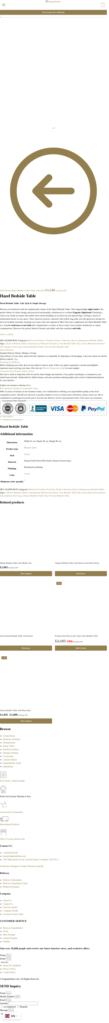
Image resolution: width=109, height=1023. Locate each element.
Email (3, 958)
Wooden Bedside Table (59, 347)
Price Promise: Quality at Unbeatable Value (19, 388)
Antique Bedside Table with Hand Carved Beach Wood (77, 563)
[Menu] (6, 5)
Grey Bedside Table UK (69, 343)
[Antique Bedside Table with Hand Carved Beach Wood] (81, 534)
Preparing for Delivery (10, 362)
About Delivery (7, 350)
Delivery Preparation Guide (54, 368)
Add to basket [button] (81, 648)
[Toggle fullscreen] (5, 133)
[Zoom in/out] (8, 133)
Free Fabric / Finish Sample (12, 781)
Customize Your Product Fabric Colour (17, 371)
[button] (102, 5)
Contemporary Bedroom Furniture (42, 343)
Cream (27, 473)
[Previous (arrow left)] (1, 136)
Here (29, 385)
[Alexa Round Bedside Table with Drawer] (26, 606)
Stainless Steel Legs (13, 347)
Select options (26, 573)
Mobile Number (7, 996)
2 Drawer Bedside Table (15, 343)
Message (4, 1010)
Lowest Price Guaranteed (11, 812)
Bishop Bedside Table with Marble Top (15, 563)
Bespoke (24, 1007)
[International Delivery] (4, 821)
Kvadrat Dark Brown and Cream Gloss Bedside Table (76, 636)
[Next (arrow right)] (3, 136)
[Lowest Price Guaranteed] (4, 809)
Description (8, 416)
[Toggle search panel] (3, 11)
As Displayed (9, 1007)
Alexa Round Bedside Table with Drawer (16, 636)
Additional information (13, 419)
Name (3, 955)
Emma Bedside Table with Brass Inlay (15, 710)
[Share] (3, 133)
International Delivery (10, 824)
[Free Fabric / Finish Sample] (3, 777)
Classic (27, 454)
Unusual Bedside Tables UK (35, 347)
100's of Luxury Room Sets (12, 839)
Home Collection (62, 340)
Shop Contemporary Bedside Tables (87, 340)
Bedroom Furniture (36, 340)
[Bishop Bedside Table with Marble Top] (26, 534)
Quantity (4, 1003)
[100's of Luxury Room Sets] (3, 835)
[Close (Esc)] (1, 133)
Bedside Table (30, 448)
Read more (80, 573)
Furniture (50, 340)
